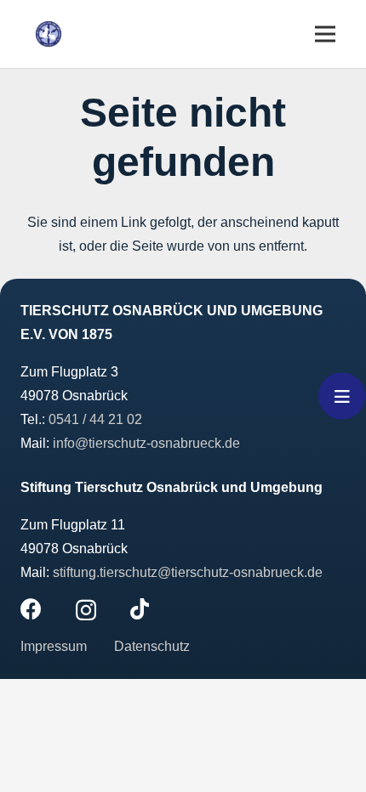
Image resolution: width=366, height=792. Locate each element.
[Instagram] (86, 610)
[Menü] (325, 34)
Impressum (55, 646)
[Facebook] (31, 608)
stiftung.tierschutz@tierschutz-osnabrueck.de (188, 572)
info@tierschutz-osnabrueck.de (146, 443)
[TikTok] (139, 608)
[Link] (48, 34)
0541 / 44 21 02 (95, 419)
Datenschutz (152, 646)
